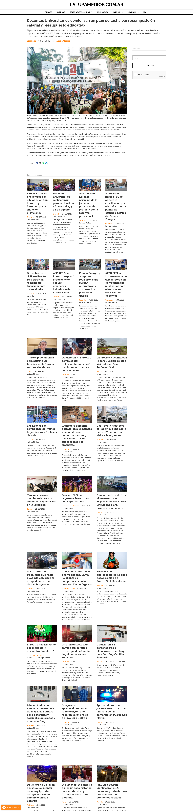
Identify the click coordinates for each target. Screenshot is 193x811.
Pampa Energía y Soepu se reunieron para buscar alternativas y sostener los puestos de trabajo (89, 284)
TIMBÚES (48, 12)
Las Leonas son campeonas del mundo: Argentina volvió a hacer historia (42, 430)
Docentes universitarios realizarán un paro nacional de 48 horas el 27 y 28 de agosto (63, 201)
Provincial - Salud (68, 588)
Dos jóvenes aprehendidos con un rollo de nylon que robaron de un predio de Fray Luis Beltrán (75, 711)
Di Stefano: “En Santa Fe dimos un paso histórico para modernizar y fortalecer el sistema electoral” (77, 791)
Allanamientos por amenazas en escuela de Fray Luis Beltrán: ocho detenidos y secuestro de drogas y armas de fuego (41, 713)
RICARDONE (60, 12)
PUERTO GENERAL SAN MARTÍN (80, 12)
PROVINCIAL (131, 12)
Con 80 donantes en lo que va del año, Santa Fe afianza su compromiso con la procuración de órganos (77, 578)
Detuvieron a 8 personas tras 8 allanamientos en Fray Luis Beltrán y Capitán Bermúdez (110, 651)
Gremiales (31, 40)
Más (144, 12)
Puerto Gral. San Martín (35, 655)
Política (30, 371)
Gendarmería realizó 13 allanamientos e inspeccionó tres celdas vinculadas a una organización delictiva (112, 501)
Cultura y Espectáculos (70, 506)
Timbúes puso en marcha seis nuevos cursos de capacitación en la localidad (41, 500)
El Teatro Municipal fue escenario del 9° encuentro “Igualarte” (41, 648)
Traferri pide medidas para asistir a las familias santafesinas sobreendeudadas (41, 362)
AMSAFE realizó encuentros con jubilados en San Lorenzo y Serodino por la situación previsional (37, 203)
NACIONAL (116, 12)
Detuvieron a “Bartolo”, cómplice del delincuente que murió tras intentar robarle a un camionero (76, 364)
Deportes (30, 439)
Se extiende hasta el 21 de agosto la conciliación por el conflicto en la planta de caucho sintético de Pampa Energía (115, 206)
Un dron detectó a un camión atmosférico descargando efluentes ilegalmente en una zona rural (76, 651)
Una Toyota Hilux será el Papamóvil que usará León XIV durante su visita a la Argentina (111, 430)
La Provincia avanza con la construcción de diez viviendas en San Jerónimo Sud (112, 362)
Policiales (65, 374)
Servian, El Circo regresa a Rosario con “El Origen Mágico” (75, 498)
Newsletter (137, 48)
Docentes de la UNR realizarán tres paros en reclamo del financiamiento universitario (36, 281)
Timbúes (30, 509)
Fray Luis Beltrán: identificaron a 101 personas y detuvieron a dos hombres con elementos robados (112, 791)
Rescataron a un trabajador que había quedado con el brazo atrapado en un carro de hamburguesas (41, 578)
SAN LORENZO (102, 12)
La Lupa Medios (63, 41)
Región (99, 371)
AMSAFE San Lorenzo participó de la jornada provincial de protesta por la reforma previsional (88, 205)
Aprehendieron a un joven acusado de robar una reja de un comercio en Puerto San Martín (112, 711)
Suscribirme (149, 65)
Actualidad (100, 439)
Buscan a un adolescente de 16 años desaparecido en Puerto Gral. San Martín (112, 576)
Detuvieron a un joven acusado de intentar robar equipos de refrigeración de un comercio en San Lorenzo (41, 792)
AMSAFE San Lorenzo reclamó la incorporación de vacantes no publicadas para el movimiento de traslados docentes (116, 284)
